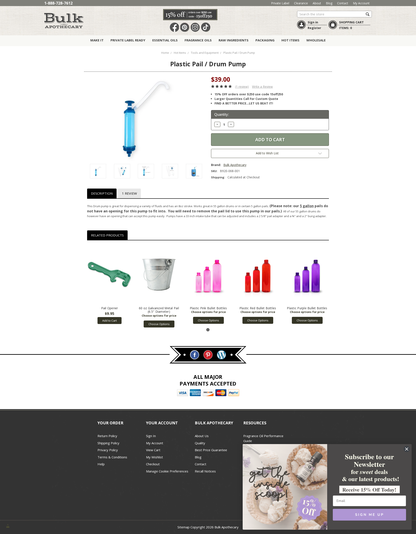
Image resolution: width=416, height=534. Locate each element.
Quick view (109, 274)
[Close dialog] (406, 449)
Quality (200, 443)
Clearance (301, 3)
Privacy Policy (108, 450)
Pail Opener (109, 308)
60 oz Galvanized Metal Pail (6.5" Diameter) (159, 310)
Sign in (313, 22)
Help (101, 464)
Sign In (151, 436)
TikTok (205, 27)
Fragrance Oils (198, 40)
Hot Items (290, 40)
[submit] (367, 14)
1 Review (129, 193)
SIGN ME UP (369, 514)
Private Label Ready (127, 40)
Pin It (184, 27)
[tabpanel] (109, 284)
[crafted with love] (8, 525)
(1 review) (242, 87)
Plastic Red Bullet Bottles (257, 308)
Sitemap (183, 527)
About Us (202, 436)
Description (102, 193)
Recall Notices (205, 471)
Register (314, 28)
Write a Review (262, 87)
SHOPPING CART (351, 22)
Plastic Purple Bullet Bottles (307, 308)
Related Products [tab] (107, 235)
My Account (361, 3)
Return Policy (107, 436)
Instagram (195, 27)
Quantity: (221, 114)
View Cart (153, 450)
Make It (97, 40)
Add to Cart (109, 320)
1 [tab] (208, 329)
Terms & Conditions (112, 457)
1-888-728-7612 (58, 3)
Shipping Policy (108, 443)
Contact (342, 3)
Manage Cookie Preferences (167, 471)
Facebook (174, 27)
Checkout (153, 464)
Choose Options (159, 324)
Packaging (265, 40)
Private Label (280, 3)
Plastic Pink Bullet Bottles (208, 308)
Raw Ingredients (234, 40)
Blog (329, 3)
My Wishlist (154, 457)
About (317, 3)
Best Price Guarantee (211, 450)
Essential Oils (165, 40)
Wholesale (316, 40)
